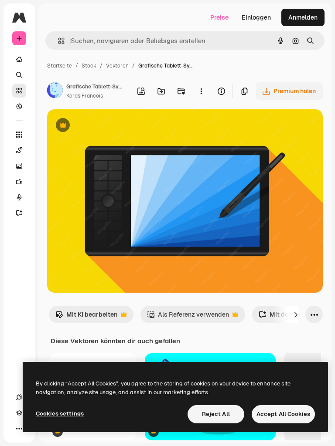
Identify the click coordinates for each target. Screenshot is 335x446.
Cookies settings (60, 413)
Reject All (216, 414)
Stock (89, 65)
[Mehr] (19, 429)
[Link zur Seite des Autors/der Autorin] (55, 91)
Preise (219, 17)
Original (103, 126)
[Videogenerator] (19, 182)
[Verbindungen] (19, 397)
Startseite (59, 65)
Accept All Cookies (283, 414)
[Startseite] (19, 59)
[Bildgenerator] (19, 166)
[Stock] (19, 91)
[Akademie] (19, 413)
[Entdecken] (19, 106)
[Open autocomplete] (58, 40)
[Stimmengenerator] (19, 197)
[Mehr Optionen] (201, 91)
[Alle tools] (19, 135)
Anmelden (303, 17)
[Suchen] (19, 75)
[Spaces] (19, 150)
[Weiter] (296, 314)
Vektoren (117, 65)
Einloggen (256, 17)
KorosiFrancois (84, 95)
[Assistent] (19, 213)
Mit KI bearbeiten (86, 317)
